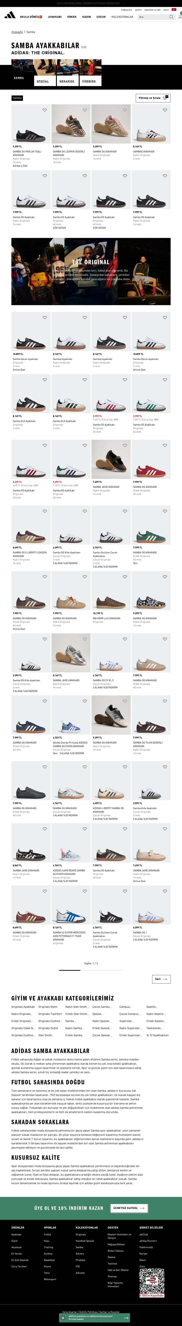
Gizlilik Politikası (88, 1312)
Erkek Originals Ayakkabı (21, 1021)
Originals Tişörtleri (50, 1014)
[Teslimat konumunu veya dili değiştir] (174, 10)
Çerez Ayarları (70, 1312)
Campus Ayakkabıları (127, 1007)
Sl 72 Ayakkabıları (157, 1035)
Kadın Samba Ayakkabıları (73, 1028)
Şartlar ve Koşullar (110, 1312)
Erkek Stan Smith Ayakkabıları (76, 1014)
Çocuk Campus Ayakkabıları (128, 1014)
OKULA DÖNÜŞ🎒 (31, 17)
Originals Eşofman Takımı (22, 1036)
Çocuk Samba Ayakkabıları (100, 1007)
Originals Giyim (47, 1007)
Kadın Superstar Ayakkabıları (129, 1028)
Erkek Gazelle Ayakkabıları (155, 1021)
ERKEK (72, 17)
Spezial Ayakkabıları (100, 1014)
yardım (138, 10)
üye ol (166, 10)
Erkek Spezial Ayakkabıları (100, 1028)
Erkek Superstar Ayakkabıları (129, 1036)
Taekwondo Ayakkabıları (154, 1028)
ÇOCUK (101, 17)
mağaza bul (126, 10)
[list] (73, 98)
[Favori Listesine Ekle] (45, 110)
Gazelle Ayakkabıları (154, 1007)
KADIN (86, 17)
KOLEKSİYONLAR (122, 17)
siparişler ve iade (152, 10)
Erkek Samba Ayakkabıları (73, 1036)
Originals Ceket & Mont (22, 1028)
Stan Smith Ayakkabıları (46, 1036)
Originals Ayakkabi (23, 1007)
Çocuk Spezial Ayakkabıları (101, 1036)
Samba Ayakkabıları (73, 1021)
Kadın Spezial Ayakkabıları (100, 1021)
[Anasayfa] (10, 15)
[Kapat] (63, 1318)
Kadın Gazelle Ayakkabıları (154, 1014)
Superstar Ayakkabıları (127, 1021)
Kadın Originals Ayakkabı (21, 1014)
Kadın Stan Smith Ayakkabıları (76, 1007)
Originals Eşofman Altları (49, 1021)
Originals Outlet (48, 1028)
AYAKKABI (55, 17)
